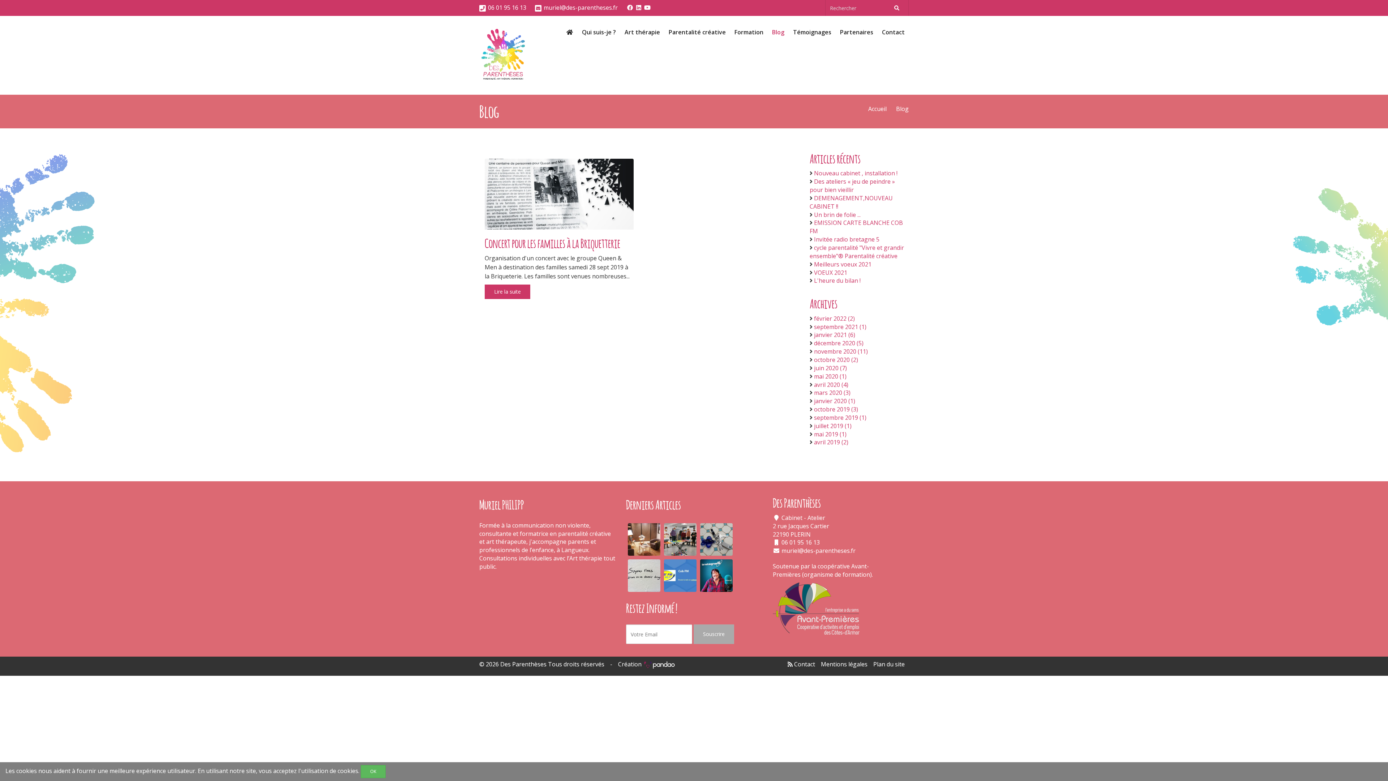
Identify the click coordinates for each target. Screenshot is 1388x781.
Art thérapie (642, 32)
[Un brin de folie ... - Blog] (644, 575)
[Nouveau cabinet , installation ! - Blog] (644, 539)
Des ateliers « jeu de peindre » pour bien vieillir (852, 186)
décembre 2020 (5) (839, 343)
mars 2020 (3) (832, 393)
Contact (893, 32)
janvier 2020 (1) (834, 401)
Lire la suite (507, 291)
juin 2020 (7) (830, 368)
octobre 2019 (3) (836, 409)
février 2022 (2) (834, 319)
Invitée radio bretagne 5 (846, 239)
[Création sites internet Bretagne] (660, 664)
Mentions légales (844, 664)
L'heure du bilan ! (837, 281)
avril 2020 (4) (831, 385)
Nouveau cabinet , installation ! (856, 173)
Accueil (877, 109)
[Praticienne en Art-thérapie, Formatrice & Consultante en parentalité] (503, 55)
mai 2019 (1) (830, 434)
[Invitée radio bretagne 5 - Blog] (716, 575)
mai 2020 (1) (830, 376)
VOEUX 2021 (830, 273)
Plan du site (889, 664)
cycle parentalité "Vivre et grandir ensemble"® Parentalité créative (857, 252)
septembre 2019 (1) (840, 418)
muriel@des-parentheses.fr (581, 8)
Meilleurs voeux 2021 (842, 264)
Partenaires (856, 32)
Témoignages (812, 32)
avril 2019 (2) (831, 442)
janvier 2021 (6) (834, 335)
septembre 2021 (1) (840, 327)
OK (373, 771)
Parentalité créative (697, 32)
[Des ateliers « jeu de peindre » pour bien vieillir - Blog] (680, 539)
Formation (748, 32)
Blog (778, 32)
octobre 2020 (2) (836, 360)
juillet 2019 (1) (833, 426)
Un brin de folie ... (837, 215)
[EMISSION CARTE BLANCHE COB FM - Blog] (680, 575)
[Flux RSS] (790, 664)
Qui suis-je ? (599, 32)
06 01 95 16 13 (507, 8)
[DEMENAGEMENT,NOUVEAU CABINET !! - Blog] (716, 539)
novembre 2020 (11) (841, 351)
